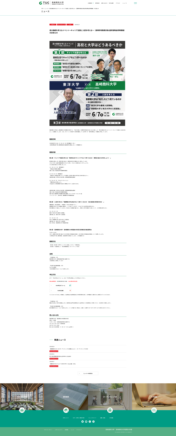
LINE (86, 421)
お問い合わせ (104, 3)
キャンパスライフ (92, 418)
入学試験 (111, 418)
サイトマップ (79, 429)
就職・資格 (102, 418)
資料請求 (97, 3)
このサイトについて (58, 429)
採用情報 (66, 429)
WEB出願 (111, 3)
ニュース (125, 3)
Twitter (82, 421)
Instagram (93, 421)
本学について (66, 418)
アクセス (118, 3)
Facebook (90, 421)
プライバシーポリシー (48, 429)
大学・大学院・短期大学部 (78, 418)
